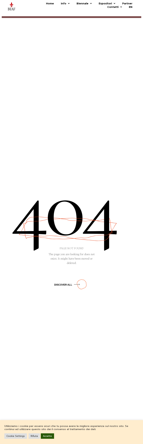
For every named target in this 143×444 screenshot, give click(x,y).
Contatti (113, 7)
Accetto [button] (47, 436)
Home (50, 3)
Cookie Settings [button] (15, 436)
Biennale (82, 3)
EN (130, 7)
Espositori (105, 3)
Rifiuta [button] (34, 436)
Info (63, 3)
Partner (127, 3)
